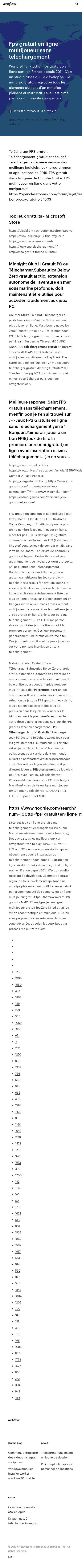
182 (17, 1181)
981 (17, 1086)
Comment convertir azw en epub (21, 1509)
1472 (18, 1143)
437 (17, 991)
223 (17, 1010)
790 (17, 1308)
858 (17, 1353)
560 (17, 1270)
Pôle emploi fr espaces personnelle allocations (57, 1466)
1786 (18, 1207)
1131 (17, 1048)
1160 (18, 1124)
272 (17, 1378)
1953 (18, 1029)
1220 (18, 1054)
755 (17, 1188)
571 (17, 1194)
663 (17, 1219)
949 (17, 1391)
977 (17, 1277)
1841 (18, 1290)
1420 (18, 1112)
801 (17, 1226)
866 (17, 1372)
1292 (18, 1150)
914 (17, 1264)
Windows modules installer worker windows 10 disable (21, 1473)
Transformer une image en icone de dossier (57, 1455)
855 (17, 1061)
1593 (18, 1105)
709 (17, 1334)
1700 (18, 1175)
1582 (18, 1245)
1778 (18, 1359)
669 (17, 1080)
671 (17, 1035)
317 (17, 1315)
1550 (18, 984)
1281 (18, 972)
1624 (18, 1213)
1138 (18, 1137)
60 (17, 1201)
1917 (18, 1251)
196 (17, 1340)
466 (17, 1397)
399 (17, 1169)
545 (17, 1283)
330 (17, 1016)
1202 (18, 1302)
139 (17, 1003)
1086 (18, 1347)
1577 (18, 1366)
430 (17, 1328)
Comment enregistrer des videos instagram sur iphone (23, 1457)
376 (17, 1156)
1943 (18, 1131)
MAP (11, 1557)
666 (17, 1092)
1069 (18, 1023)
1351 (18, 1067)
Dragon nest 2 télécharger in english (23, 1520)
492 (17, 1099)
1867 (18, 1239)
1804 (18, 1296)
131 (17, 1321)
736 (17, 1073)
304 (17, 1385)
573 (17, 1258)
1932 (18, 1232)
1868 (18, 997)
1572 (18, 1162)
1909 (18, 978)
